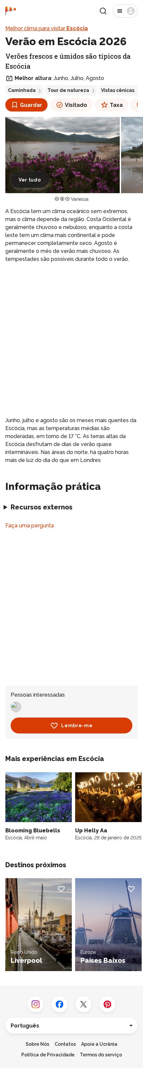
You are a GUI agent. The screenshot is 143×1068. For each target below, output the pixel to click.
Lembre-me (76, 725)
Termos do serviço (101, 1054)
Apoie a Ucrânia (99, 1044)
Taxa (116, 105)
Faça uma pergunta (29, 525)
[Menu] (125, 11)
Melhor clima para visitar (46, 28)
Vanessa (79, 199)
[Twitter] (83, 1004)
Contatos (65, 1044)
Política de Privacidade (47, 1054)
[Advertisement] (71, 339)
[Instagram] (36, 1004)
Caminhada (22, 90)
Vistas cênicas (117, 90)
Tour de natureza (68, 90)
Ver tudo (30, 180)
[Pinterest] (107, 1004)
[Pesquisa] (103, 11)
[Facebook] (60, 1004)
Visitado (76, 105)
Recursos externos (41, 507)
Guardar (31, 105)
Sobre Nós (37, 1044)
